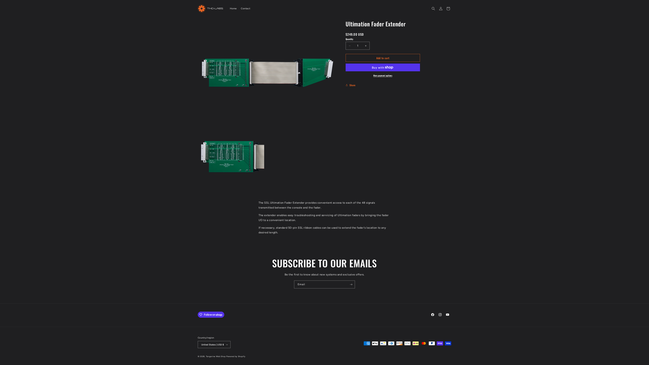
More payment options (382, 75)
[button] (433, 8)
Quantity (349, 39)
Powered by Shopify (235, 356)
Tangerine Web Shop (216, 356)
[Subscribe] (351, 284)
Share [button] (352, 85)
